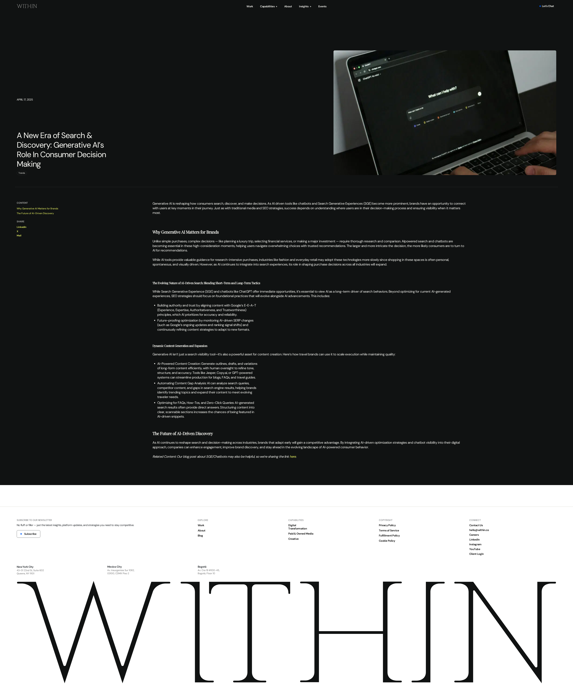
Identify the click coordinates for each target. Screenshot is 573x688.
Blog (200, 535)
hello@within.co (479, 530)
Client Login (476, 554)
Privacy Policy (387, 525)
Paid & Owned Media (300, 533)
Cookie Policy (387, 540)
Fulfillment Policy (389, 535)
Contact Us (476, 525)
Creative (293, 539)
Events (322, 6)
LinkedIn (474, 539)
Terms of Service (389, 530)
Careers (474, 535)
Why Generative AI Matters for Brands (37, 208)
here (293, 456)
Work (250, 6)
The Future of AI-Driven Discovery (35, 213)
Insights (303, 6)
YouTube (474, 549)
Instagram (475, 544)
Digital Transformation (297, 527)
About (288, 6)
